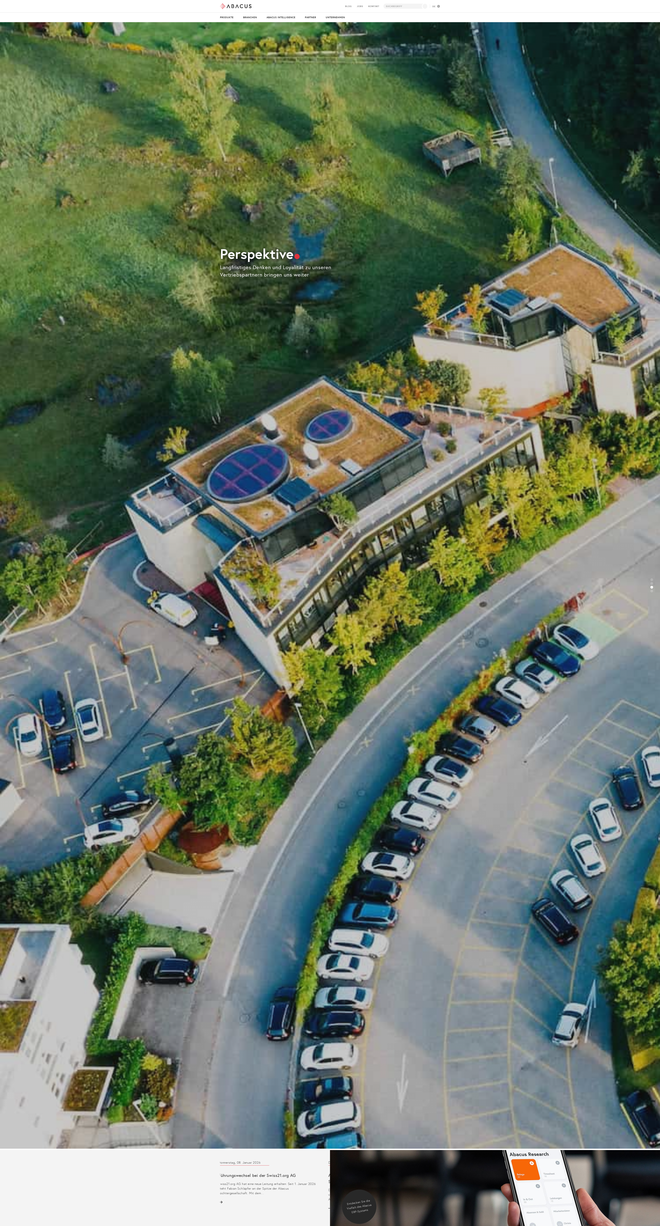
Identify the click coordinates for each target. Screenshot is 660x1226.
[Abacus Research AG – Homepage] (235, 6)
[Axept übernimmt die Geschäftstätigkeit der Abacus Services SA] (270, 1185)
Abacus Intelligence (281, 17)
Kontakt (373, 6)
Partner (310, 17)
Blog (348, 6)
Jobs (360, 6)
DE (434, 6)
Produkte (227, 17)
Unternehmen (335, 17)
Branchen (250, 17)
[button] (651, 579)
